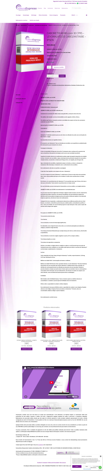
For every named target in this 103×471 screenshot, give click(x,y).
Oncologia (18, 15)
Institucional (50, 8)
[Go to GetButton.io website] (100, 469)
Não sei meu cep (50, 78)
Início (18, 25)
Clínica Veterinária (43, 15)
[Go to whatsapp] (100, 467)
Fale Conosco (63, 462)
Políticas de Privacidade (53, 462)
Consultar (62, 76)
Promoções (62, 15)
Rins (83, 85)
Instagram (44, 462)
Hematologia (26, 15)
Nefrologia (33, 15)
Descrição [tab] (18, 94)
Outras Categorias (53, 15)
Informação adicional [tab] (21, 98)
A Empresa (40, 8)
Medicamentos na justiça (21, 20)
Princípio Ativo (31, 25)
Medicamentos (65, 8)
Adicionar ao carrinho (59, 67)
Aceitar (77, 466)
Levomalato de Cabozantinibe (41, 25)
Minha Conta (57, 8)
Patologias (73, 85)
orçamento (40, 444)
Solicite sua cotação (34, 20)
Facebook (39, 462)
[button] (100, 456)
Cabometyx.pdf (54, 107)
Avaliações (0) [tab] (19, 102)
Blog (45, 8)
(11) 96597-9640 (82, 3)
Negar (87, 466)
